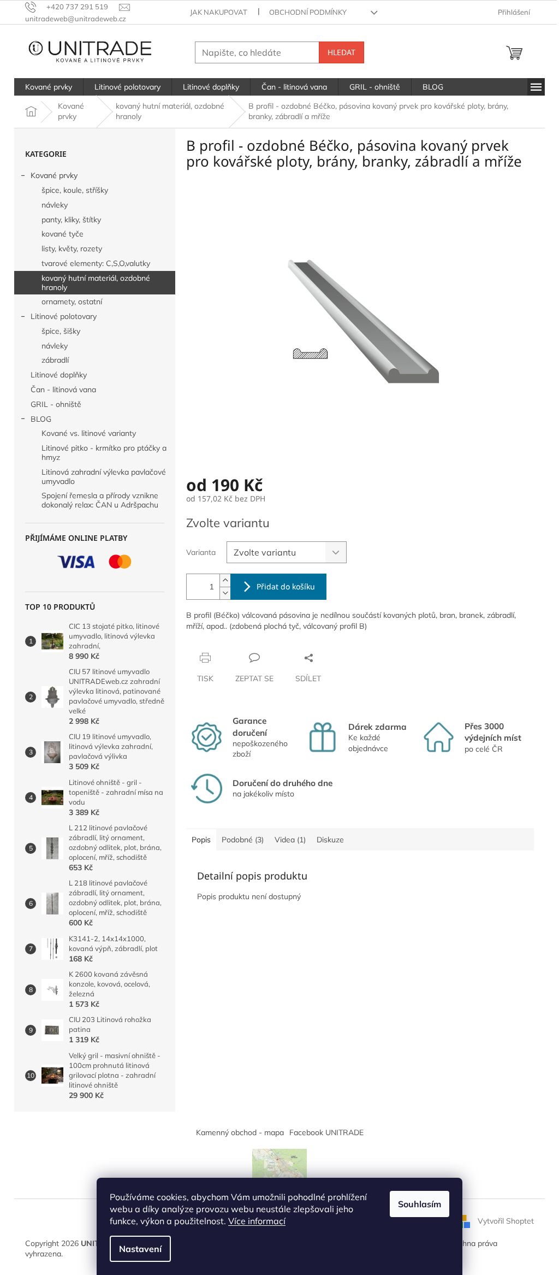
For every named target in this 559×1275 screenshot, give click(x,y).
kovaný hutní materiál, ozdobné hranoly (95, 282)
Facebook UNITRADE (326, 1132)
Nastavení (140, 1248)
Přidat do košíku (286, 586)
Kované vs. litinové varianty (88, 433)
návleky (54, 205)
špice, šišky (60, 331)
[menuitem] (48, 87)
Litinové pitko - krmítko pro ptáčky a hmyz (103, 452)
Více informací (257, 1220)
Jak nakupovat (218, 12)
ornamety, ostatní (71, 301)
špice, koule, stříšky (74, 190)
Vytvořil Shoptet (506, 1220)
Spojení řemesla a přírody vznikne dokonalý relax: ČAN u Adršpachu (99, 500)
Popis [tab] (201, 840)
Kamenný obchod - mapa (240, 1132)
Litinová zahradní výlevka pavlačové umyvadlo (103, 476)
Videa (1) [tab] (290, 840)
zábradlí (55, 360)
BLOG (41, 419)
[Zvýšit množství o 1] (224, 580)
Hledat (341, 52)
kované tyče (62, 234)
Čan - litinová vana (63, 389)
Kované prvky (54, 175)
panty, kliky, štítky (71, 220)
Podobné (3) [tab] (243, 840)
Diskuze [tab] (330, 840)
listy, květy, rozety (71, 248)
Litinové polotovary (64, 316)
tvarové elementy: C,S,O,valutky (95, 263)
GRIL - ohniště (56, 404)
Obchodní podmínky (308, 12)
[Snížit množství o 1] (224, 593)
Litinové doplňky (59, 375)
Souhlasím (419, 1204)
